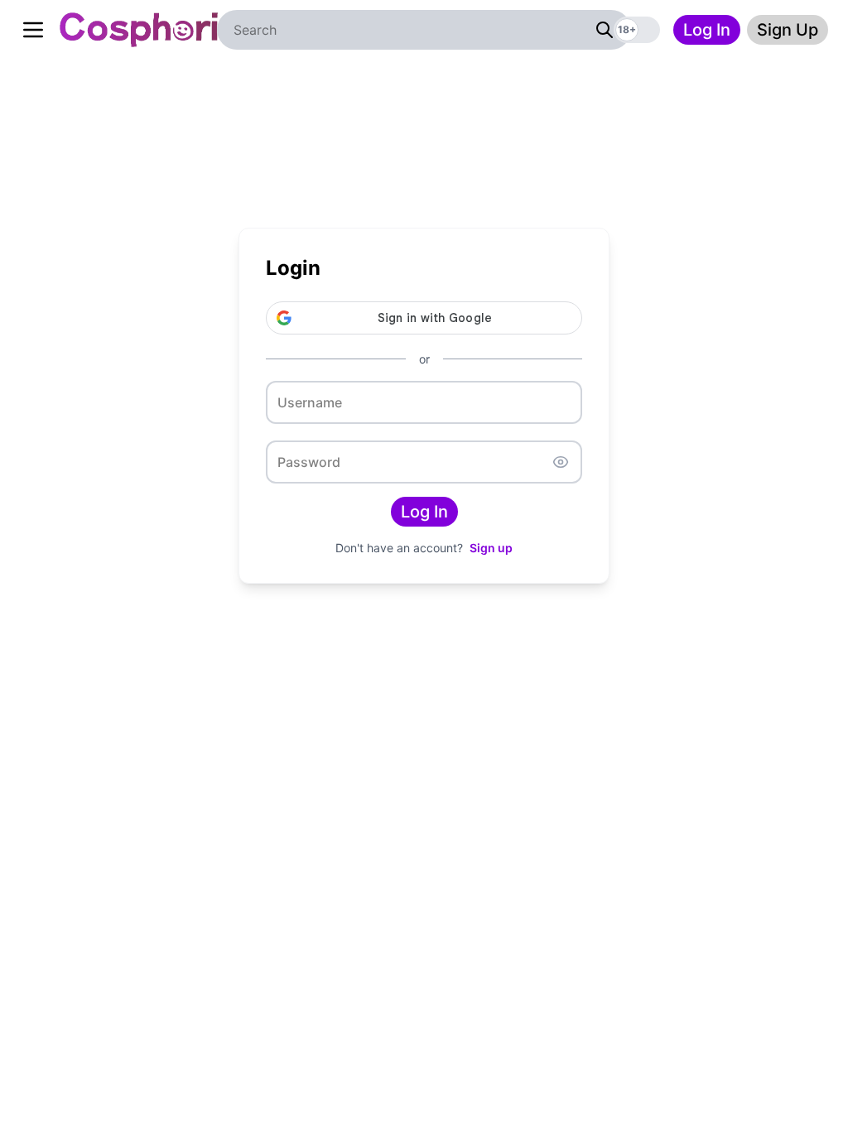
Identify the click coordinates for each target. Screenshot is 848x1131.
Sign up (491, 548)
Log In (706, 30)
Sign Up (787, 30)
